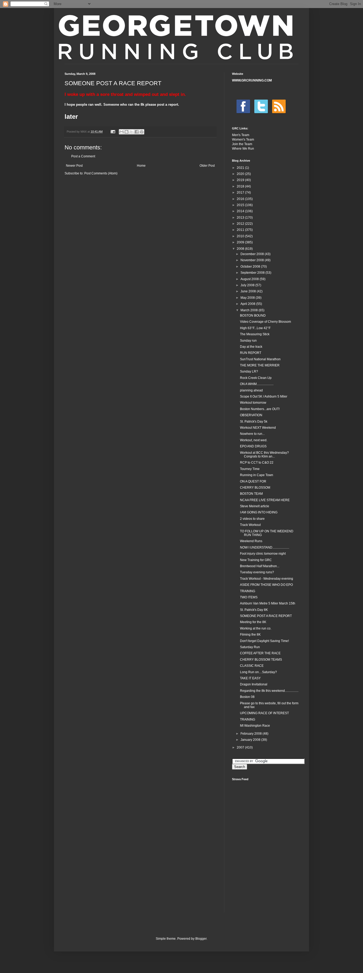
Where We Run (243, 148)
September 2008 (252, 273)
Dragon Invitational (253, 684)
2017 (241, 192)
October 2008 (250, 266)
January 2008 (250, 740)
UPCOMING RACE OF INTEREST (264, 713)
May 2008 (248, 298)
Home (141, 165)
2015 (241, 205)
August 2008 (250, 279)
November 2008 (252, 260)
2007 (241, 747)
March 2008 (249, 310)
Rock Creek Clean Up (256, 378)
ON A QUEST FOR (253, 481)
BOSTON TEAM (251, 494)
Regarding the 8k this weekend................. (269, 691)
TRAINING (247, 591)
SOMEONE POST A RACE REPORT (266, 616)
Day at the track (251, 347)
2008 (241, 249)
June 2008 (248, 291)
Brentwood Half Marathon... (259, 566)
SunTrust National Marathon (260, 359)
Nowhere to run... (252, 434)
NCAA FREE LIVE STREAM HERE (265, 500)
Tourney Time (250, 469)
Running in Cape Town (256, 475)
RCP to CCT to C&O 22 (256, 462)
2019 (241, 180)
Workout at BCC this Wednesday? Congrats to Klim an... (264, 454)
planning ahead (251, 390)
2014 (241, 211)
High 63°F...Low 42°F (255, 328)
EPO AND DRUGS (253, 446)
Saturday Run (250, 647)
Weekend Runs (251, 541)
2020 (241, 174)
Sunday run (248, 340)
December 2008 (252, 254)
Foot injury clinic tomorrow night (263, 553)
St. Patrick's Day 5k (253, 421)
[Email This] (121, 131)
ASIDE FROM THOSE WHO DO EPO (266, 585)
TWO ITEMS (249, 597)
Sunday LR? (249, 371)
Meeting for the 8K (253, 622)
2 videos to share (252, 519)
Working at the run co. (255, 628)
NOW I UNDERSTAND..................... (264, 547)
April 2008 (248, 304)
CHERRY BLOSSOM (255, 487)
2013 (241, 217)
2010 (241, 236)
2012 (241, 224)
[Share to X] (131, 131)
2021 (241, 168)
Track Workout (250, 525)
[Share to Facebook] (136, 131)
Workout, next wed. (253, 440)
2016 (241, 199)
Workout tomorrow (253, 402)
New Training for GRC (256, 560)
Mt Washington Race (255, 725)
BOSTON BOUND (253, 315)
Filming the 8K (250, 634)
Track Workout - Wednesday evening (266, 578)
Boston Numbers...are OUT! (260, 409)
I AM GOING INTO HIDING (258, 512)
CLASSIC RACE (252, 666)
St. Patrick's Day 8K (254, 610)
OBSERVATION (251, 415)
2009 (241, 242)
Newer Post (74, 165)
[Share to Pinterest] (141, 131)
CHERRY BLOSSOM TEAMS (261, 659)
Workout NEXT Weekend (258, 428)
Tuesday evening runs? (257, 572)
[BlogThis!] (126, 131)
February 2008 (251, 733)
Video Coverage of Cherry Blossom (265, 322)
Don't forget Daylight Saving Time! (264, 641)
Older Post (207, 165)
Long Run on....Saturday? (258, 672)
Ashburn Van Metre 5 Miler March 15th (267, 603)
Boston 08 (247, 697)
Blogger (200, 939)
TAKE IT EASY (250, 678)
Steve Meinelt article (254, 506)
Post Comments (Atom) (100, 173)
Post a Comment (83, 156)
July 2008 (247, 285)
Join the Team (242, 144)
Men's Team (240, 135)
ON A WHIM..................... (256, 384)
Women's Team (243, 139)
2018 (241, 186)
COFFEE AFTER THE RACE (260, 653)
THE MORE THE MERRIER (260, 365)
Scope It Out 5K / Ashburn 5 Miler (263, 396)
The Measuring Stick (254, 334)
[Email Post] (112, 131)
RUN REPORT (250, 353)
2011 (241, 230)
